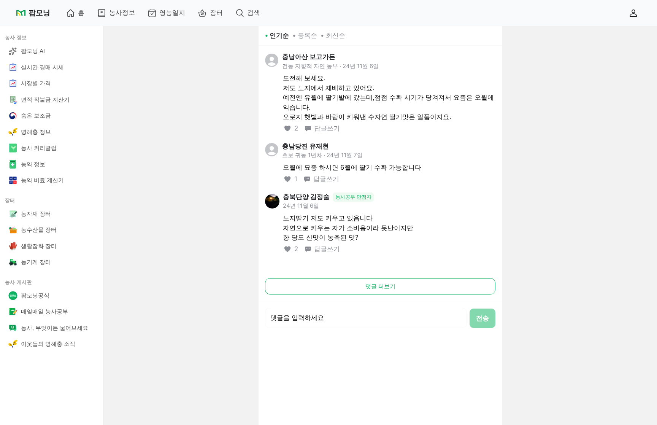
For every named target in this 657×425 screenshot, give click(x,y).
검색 (253, 12)
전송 (482, 318)
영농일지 (172, 12)
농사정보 (122, 12)
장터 (216, 12)
